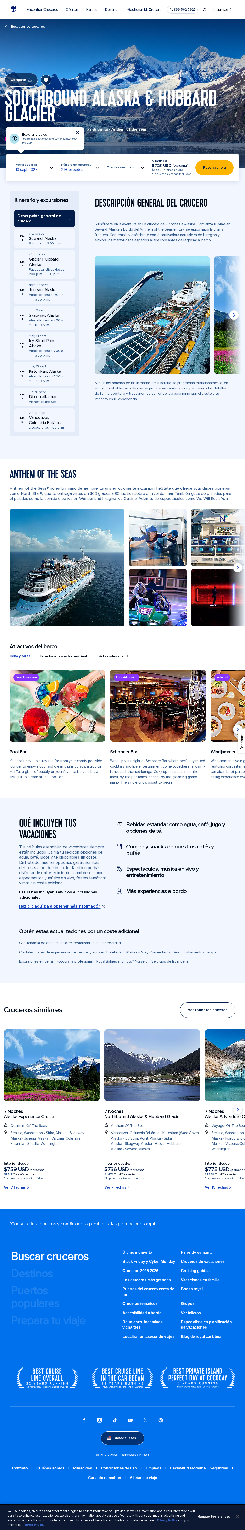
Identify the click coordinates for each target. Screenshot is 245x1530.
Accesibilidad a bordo (142, 1313)
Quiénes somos (50, 1468)
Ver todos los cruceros (208, 1010)
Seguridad (219, 1468)
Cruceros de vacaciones (203, 1261)
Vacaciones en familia (200, 1280)
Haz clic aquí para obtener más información (59, 906)
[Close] (237, 1516)
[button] (44, 218)
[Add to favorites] (46, 80)
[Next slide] (234, 315)
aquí (150, 1224)
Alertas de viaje (143, 1478)
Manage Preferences (213, 1517)
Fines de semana (196, 1252)
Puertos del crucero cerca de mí (148, 1291)
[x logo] (145, 1421)
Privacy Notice (167, 1520)
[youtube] (130, 1421)
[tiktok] (114, 1421)
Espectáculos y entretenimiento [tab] (64, 656)
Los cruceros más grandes (146, 1280)
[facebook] (84, 1421)
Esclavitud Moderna (188, 1468)
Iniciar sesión (223, 9)
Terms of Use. (34, 1525)
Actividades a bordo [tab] (114, 656)
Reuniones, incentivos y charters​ (142, 1324)
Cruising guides (195, 1271)
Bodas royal (192, 1289)
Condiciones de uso (119, 1468)
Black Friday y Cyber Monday (148, 1261)
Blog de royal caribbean (202, 1337)
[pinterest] (160, 1421)
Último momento (137, 1252)
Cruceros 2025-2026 (140, 1271)
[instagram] (99, 1421)
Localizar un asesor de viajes (148, 1337)
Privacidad (82, 1468)
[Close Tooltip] (77, 132)
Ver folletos (191, 1313)
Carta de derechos (104, 1478)
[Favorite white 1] (204, 9)
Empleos (153, 1468)
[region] (122, 1517)
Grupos (187, 1304)
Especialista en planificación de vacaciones (206, 1324)
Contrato (20, 1468)
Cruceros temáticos (140, 1304)
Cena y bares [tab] (20, 656)
